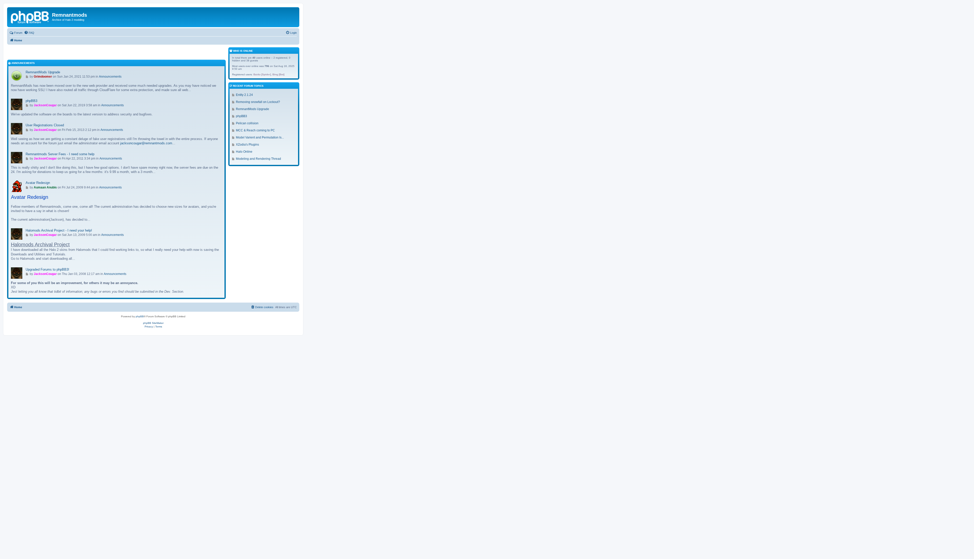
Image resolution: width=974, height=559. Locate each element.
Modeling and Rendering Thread (258, 159)
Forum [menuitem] (18, 32)
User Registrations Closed (45, 125)
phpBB (140, 316)
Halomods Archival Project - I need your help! (59, 230)
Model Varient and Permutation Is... (260, 137)
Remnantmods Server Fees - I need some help (60, 154)
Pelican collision (247, 123)
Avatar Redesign (38, 183)
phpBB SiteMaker (153, 323)
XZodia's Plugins (247, 144)
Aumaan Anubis (45, 187)
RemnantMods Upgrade (43, 72)
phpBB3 (31, 101)
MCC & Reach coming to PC (255, 130)
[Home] (30, 16)
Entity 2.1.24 (244, 95)
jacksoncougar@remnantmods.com (146, 143)
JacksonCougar (45, 105)
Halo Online (244, 151)
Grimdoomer (43, 76)
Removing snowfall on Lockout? (258, 102)
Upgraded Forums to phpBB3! (47, 269)
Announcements (110, 76)
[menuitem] (29, 33)
